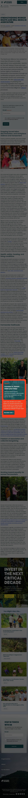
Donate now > (9, 413)
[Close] (27, 378)
